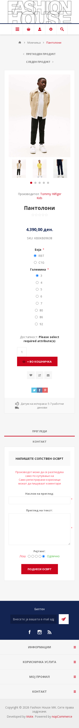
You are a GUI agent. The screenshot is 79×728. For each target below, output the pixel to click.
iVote (29, 716)
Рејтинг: (39, 551)
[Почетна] (20, 42)
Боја (38, 250)
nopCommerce (62, 716)
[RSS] (49, 632)
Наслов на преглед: (39, 493)
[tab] (39, 431)
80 (41, 310)
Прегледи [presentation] (39, 431)
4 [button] (44, 183)
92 (41, 324)
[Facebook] (29, 632)
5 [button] (48, 183)
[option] (19, 168)
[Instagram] (39, 632)
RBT (41, 256)
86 (41, 317)
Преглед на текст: (39, 510)
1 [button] (31, 183)
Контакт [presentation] (40, 441)
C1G (41, 262)
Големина (38, 269)
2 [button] (35, 183)
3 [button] (40, 183)
